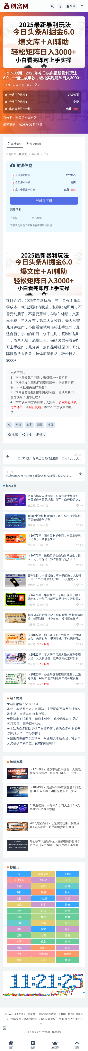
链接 (42, 434)
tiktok (67, 874)
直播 (67, 935)
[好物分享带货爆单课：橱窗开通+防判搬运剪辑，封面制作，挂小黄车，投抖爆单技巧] (15, 618)
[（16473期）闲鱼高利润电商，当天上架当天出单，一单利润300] (15, 538)
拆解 (19, 917)
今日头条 (19, 880)
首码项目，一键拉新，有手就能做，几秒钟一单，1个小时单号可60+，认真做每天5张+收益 (54, 579)
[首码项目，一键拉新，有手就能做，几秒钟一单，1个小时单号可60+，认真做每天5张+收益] (15, 580)
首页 (24, 154)
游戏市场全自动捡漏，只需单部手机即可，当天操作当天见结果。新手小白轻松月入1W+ (54, 500)
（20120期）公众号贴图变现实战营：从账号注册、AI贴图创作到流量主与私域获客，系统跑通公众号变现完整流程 (54, 678)
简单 (67, 941)
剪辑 (18, 425)
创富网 (31, 1014)
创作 (19, 886)
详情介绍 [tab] (16, 144)
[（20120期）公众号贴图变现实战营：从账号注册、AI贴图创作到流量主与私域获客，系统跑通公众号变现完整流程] (15, 678)
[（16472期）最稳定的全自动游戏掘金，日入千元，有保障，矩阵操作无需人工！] (15, 557)
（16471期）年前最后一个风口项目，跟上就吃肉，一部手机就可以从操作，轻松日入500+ (54, 599)
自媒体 (43, 948)
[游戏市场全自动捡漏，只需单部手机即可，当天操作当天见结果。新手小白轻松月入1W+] (15, 500)
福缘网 (31, 624)
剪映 (43, 886)
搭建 (67, 917)
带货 (67, 898)
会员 (32, 1047)
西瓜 (67, 948)
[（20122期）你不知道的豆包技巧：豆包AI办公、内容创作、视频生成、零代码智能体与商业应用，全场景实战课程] (15, 639)
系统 (19, 948)
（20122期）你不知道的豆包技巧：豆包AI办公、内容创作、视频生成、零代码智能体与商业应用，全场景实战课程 (54, 639)
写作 (67, 880)
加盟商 (55, 1047)
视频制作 (43, 954)
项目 (50, 425)
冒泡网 (31, 505)
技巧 (19, 911)
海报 (28, 434)
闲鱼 (43, 960)
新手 (67, 923)
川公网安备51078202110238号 (44, 1032)
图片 (67, 892)
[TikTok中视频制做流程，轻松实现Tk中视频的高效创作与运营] (15, 521)
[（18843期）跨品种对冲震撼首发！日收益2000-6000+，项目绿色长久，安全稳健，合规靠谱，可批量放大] (17, 791)
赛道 (19, 960)
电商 (43, 935)
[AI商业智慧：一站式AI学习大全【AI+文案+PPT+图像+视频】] (17, 808)
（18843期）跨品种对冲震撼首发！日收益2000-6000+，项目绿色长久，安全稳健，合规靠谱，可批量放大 (55, 791)
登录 (73, 6)
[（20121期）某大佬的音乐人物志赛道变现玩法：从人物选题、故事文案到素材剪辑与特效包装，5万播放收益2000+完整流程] (15, 658)
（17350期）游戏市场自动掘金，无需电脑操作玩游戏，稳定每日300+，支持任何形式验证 (55, 773)
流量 (40, 425)
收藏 (14, 434)
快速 (67, 904)
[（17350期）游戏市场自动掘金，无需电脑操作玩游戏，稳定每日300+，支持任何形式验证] (17, 773)
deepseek (43, 874)
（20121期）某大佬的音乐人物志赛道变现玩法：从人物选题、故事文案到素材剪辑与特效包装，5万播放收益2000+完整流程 (54, 658)
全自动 (43, 880)
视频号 (67, 954)
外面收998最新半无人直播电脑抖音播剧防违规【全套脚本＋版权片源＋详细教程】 (55, 845)
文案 (29, 425)
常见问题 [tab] (35, 144)
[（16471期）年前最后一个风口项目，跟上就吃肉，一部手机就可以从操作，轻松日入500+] (15, 599)
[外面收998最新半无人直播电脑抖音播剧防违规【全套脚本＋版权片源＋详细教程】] (17, 845)
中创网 (6, 85)
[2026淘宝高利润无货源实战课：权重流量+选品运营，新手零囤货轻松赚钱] (17, 826)
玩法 (19, 935)
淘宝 (43, 929)
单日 (19, 892)
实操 (19, 898)
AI (9, 425)
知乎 (19, 941)
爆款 (67, 929)
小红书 (43, 898)
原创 (43, 892)
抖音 (67, 911)
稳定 (43, 941)
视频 (19, 954)
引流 (19, 904)
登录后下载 (44, 200)
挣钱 (43, 917)
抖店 (43, 911)
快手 (43, 904)
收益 (19, 923)
